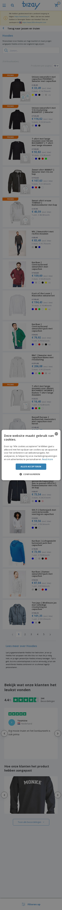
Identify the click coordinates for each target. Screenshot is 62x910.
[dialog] (30, 455)
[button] (31, 474)
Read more (47, 459)
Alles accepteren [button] (31, 466)
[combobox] (56, 433)
